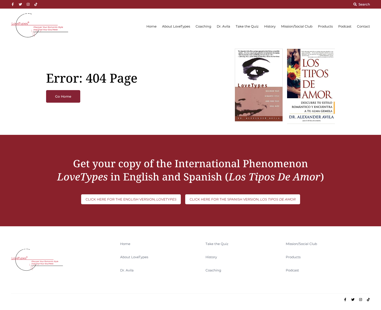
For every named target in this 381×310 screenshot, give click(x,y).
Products (325, 26)
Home (151, 26)
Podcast (344, 26)
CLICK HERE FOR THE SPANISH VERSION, (243, 199)
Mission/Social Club (296, 26)
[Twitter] (20, 4)
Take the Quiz (247, 26)
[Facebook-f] (12, 4)
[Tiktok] (35, 4)
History (270, 26)
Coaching (203, 26)
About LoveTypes (176, 26)
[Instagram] (28, 4)
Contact (363, 26)
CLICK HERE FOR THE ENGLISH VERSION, (131, 199)
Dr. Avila (223, 26)
